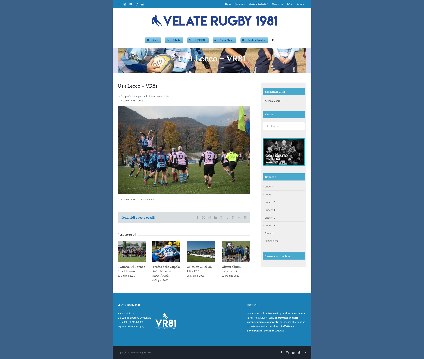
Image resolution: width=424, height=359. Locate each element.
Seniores (269, 233)
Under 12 (270, 202)
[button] (273, 40)
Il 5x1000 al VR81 (272, 101)
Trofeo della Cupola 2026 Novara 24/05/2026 (166, 271)
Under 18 (270, 225)
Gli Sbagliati (271, 240)
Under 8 (269, 186)
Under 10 (270, 194)
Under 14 (270, 209)
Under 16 (270, 217)
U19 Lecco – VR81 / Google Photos (136, 199)
